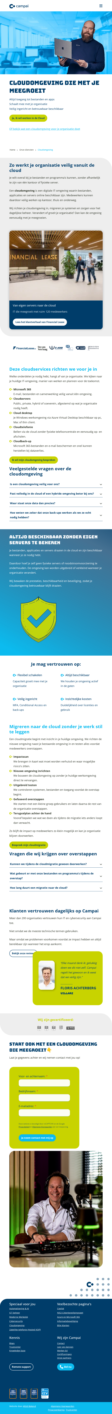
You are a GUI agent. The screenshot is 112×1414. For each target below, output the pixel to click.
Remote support (21, 1366)
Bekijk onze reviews (23, 953)
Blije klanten (63, 1325)
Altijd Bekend (29, 1406)
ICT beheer (14, 1312)
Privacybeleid (24, 1127)
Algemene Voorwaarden (42, 1127)
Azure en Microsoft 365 (68, 1317)
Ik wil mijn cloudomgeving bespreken (33, 460)
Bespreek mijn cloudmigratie (29, 845)
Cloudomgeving (16, 1325)
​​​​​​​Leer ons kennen (65, 1347)
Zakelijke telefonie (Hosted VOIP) (25, 1329)
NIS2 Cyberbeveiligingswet (70, 1312)
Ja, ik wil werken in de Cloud (28, 118)
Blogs (12, 1343)
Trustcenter (15, 1347)
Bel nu (68, 1366)
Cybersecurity (16, 1321)
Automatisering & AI (19, 1308)
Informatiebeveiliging (67, 1321)
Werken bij (62, 1350)
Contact (61, 1343)
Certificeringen (64, 1354)
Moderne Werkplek (18, 1317)
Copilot (60, 1308)
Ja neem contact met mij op (37, 1137)
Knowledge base (17, 1350)
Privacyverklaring (56, 1409)
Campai (18, 6)
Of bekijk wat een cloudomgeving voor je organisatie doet (44, 129)
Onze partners (64, 1357)
